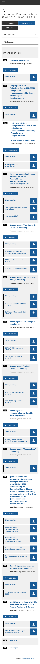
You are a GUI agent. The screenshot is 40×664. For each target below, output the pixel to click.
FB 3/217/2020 (11, 289)
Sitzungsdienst (28, 658)
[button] (33, 77)
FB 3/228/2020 (11, 513)
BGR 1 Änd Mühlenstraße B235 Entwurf (15, 304)
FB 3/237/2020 (11, 193)
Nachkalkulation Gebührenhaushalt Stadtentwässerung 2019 (13, 539)
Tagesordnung (27, 23)
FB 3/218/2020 (11, 334)
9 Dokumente (9, 42)
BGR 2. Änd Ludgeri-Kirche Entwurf (14, 393)
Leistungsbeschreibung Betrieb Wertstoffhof (16, 208)
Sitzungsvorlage (10, 77)
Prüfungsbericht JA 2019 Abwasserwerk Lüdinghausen (15, 549)
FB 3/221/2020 (11, 425)
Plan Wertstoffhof (11, 216)
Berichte (13, 640)
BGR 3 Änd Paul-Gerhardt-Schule (14, 261)
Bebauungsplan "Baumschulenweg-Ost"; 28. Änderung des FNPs (21, 413)
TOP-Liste (9, 28)
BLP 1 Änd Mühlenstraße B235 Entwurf (15, 313)
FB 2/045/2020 (11, 108)
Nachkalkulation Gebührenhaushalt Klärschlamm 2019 (11, 529)
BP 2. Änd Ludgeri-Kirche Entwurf (13, 401)
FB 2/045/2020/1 (12, 150)
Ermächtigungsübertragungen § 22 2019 (16, 593)
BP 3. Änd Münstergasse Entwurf (13, 357)
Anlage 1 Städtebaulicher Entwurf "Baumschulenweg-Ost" (16, 440)
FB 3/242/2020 (11, 461)
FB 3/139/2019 (11, 378)
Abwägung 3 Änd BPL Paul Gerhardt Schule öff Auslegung (16, 252)
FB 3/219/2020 (11, 237)
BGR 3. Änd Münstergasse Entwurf (14, 349)
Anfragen (14, 648)
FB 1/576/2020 (11, 70)
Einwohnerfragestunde (19, 60)
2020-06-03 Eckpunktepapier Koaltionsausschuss (15, 632)
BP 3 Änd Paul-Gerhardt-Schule (16, 268)
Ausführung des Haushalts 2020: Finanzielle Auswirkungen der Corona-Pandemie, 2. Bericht (23, 604)
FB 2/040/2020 (11, 617)
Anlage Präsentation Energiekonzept (12, 165)
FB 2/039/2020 (11, 578)
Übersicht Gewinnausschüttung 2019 (16, 557)
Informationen (10, 23)
